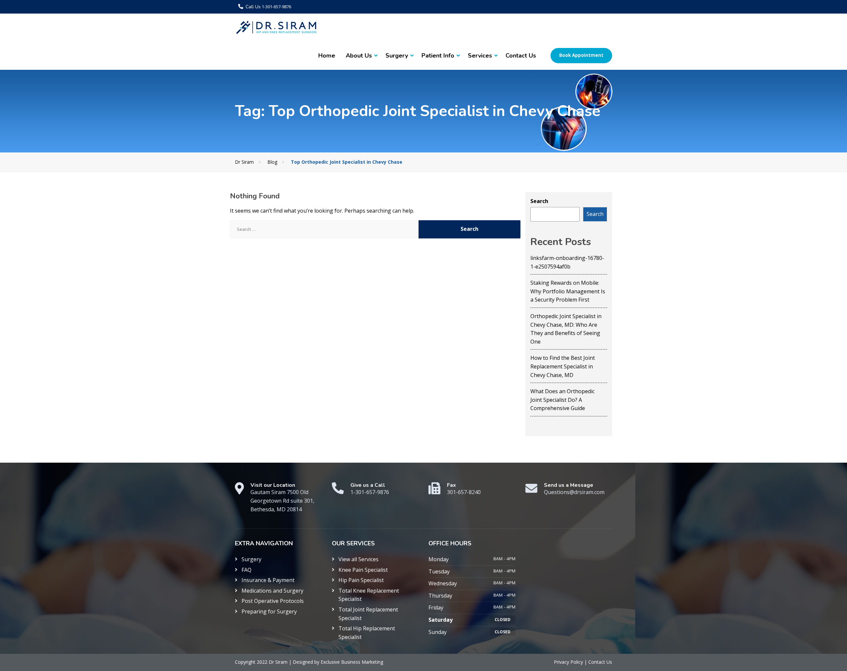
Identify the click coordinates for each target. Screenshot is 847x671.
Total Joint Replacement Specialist (368, 614)
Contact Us (521, 56)
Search (539, 201)
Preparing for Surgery (269, 611)
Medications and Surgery (272, 590)
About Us (359, 56)
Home (326, 56)
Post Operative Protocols (273, 601)
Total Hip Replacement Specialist (366, 633)
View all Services (358, 559)
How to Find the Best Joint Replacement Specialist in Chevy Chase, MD (562, 366)
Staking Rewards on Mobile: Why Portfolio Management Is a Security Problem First (567, 291)
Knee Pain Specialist (363, 569)
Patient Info (438, 56)
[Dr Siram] (276, 27)
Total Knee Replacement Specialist (368, 595)
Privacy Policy (569, 662)
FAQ (246, 569)
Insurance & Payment (268, 580)
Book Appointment (581, 55)
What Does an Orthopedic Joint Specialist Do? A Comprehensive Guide (562, 400)
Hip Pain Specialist (361, 580)
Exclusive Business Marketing (352, 662)
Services (480, 56)
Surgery (396, 56)
